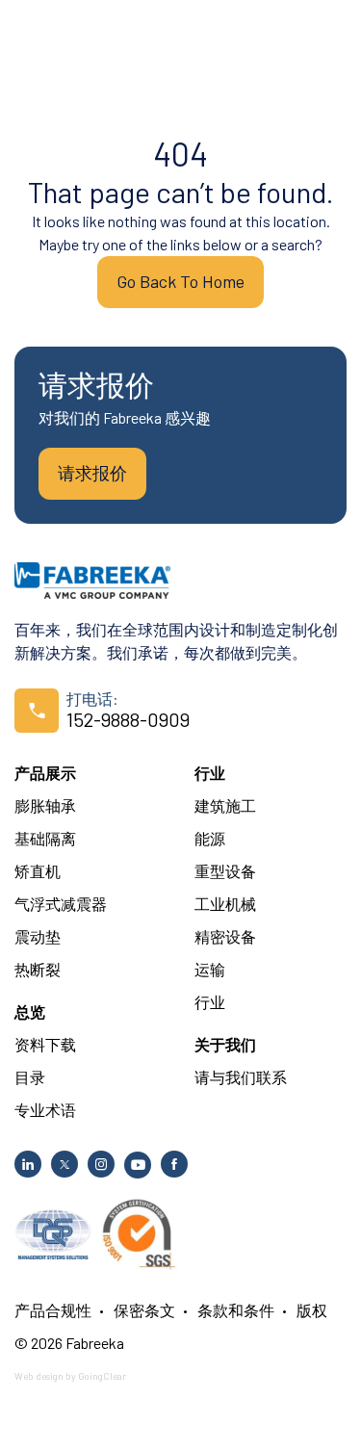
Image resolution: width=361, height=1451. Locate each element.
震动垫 (37, 936)
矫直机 (37, 871)
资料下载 (45, 1044)
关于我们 (225, 1044)
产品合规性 (52, 1310)
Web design (39, 1376)
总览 (29, 1011)
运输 (209, 969)
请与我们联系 (240, 1077)
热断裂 (37, 969)
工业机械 (225, 903)
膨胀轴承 (45, 805)
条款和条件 (235, 1310)
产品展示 (45, 773)
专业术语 (45, 1110)
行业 (209, 773)
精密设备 (225, 936)
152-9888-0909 (128, 719)
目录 (29, 1077)
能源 (209, 838)
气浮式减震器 (60, 903)
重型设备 (225, 871)
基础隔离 (45, 838)
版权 (312, 1310)
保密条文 (144, 1310)
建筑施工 (225, 805)
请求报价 (92, 472)
